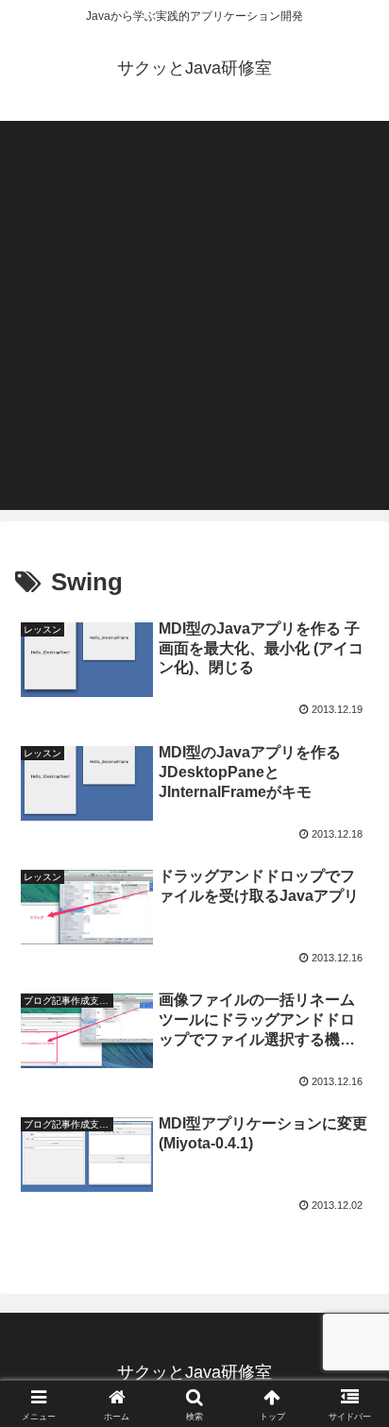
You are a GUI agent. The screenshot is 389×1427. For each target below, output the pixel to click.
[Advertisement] (194, 315)
